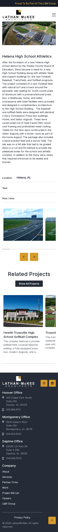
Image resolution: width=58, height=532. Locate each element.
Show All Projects (29, 283)
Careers (6, 498)
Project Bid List (10, 492)
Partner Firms (10, 482)
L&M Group (8, 503)
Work (5, 487)
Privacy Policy (22, 517)
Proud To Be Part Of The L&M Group (35, 3)
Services (7, 476)
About (5, 471)
